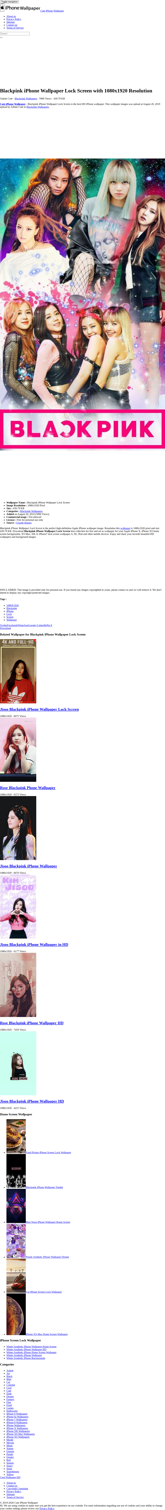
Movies (10, 1442)
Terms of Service (15, 27)
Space (9, 1465)
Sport (9, 1468)
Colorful (10, 1385)
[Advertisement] (82, 61)
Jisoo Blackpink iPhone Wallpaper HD (32, 1101)
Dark (9, 1393)
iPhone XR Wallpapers (18, 1431)
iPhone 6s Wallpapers (17, 1416)
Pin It (49, 625)
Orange (10, 1451)
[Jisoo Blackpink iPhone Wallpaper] (18, 859)
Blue (8, 1379)
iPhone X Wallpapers (17, 1428)
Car (8, 1382)
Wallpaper (11, 619)
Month (9, 1439)
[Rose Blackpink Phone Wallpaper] (18, 781)
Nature (9, 1448)
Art (8, 1373)
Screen (9, 617)
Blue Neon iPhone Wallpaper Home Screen (48, 1222)
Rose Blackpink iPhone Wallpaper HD (31, 1023)
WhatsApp (22, 625)
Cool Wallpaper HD (10, 1477)
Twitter (3, 625)
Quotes (10, 1457)
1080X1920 (12, 605)
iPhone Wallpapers (15, 1425)
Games (10, 1408)
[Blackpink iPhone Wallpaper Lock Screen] (82, 305)
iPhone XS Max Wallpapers (20, 1434)
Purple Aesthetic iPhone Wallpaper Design (47, 1257)
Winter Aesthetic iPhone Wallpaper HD (26, 1349)
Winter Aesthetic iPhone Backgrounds (25, 1358)
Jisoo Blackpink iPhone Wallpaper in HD (34, 944)
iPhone (10, 611)
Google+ (32, 625)
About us (11, 16)
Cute (8, 1390)
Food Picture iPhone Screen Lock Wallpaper (48, 1152)
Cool (8, 1387)
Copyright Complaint (17, 1488)
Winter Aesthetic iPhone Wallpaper (24, 1355)
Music (9, 1445)
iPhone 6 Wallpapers (16, 1413)
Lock (9, 614)
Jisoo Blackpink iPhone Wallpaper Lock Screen (39, 709)
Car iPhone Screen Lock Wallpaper (44, 1292)
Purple (9, 1454)
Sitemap (10, 22)
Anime (9, 1370)
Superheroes (12, 1471)
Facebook (12, 625)
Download (5, 628)
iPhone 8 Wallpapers (16, 1422)
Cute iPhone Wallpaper (52, 10)
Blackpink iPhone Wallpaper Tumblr (44, 1187)
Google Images (24, 522)
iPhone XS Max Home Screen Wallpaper (47, 1334)
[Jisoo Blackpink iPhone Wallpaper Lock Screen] (18, 702)
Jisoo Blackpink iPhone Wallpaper (28, 866)
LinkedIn (42, 625)
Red (8, 1460)
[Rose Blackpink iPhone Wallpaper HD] (18, 1016)
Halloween (12, 1411)
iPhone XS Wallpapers (17, 1437)
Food (9, 1405)
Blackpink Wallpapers (26, 98)
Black (9, 1376)
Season (10, 1463)
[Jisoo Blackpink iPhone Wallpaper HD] (18, 1094)
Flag (8, 1402)
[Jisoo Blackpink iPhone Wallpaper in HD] (18, 937)
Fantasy (10, 1399)
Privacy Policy (13, 19)
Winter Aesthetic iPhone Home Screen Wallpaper (31, 1352)
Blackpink (11, 608)
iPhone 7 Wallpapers (16, 1419)
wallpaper (125, 528)
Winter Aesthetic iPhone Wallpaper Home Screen (31, 1346)
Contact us (11, 25)
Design (10, 1396)
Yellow (10, 1474)
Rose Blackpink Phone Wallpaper (28, 788)
